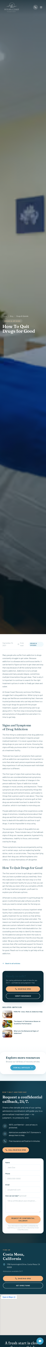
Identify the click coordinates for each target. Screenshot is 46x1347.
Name (7, 1162)
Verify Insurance (23, 996)
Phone (7, 1174)
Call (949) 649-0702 (17, 1150)
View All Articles (21, 1068)
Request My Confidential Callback (23, 1219)
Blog (11, 316)
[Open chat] (40, 1341)
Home (4, 316)
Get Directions (23, 1285)
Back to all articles (12, 963)
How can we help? (15, 1196)
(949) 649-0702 (24, 989)
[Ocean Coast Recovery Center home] (11, 7)
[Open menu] (41, 7)
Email (7, 1185)
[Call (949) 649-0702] (35, 7)
